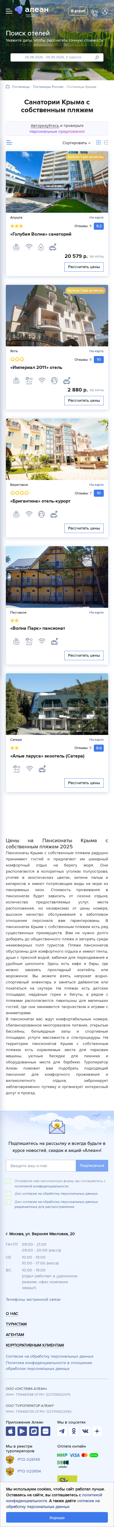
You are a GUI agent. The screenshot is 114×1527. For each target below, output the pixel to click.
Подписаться (92, 1165)
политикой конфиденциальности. (42, 1186)
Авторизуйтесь (45, 125)
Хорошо (57, 1517)
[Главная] (7, 87)
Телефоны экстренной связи (33, 1299)
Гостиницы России (48, 87)
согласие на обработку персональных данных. (61, 1193)
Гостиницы (21, 87)
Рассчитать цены (84, 266)
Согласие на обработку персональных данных (50, 1356)
